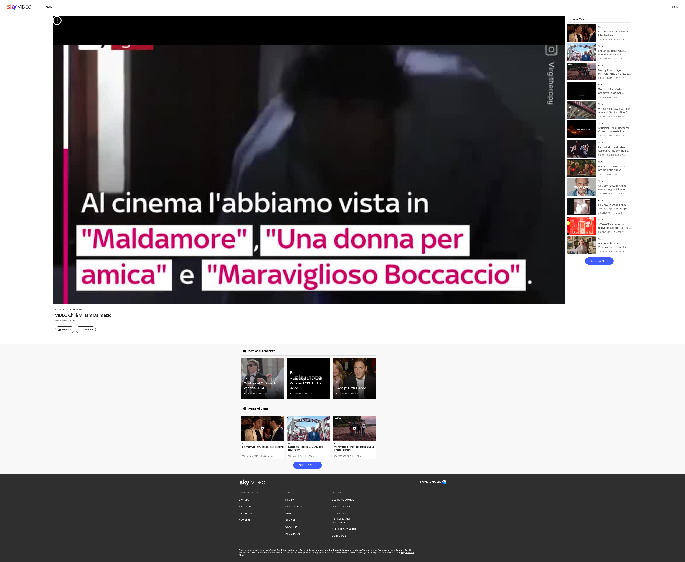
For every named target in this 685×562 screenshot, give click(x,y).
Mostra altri (599, 261)
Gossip (78, 309)
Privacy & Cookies (308, 550)
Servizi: (289, 492)
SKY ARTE (245, 520)
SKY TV (289, 499)
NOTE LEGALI (339, 513)
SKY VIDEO (245, 513)
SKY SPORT (246, 499)
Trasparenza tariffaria (372, 550)
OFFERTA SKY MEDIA (344, 529)
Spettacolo (63, 309)
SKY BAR (290, 520)
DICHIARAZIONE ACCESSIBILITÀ (341, 521)
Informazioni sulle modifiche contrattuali (337, 550)
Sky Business (294, 506)
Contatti (400, 550)
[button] (64, 329)
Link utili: (337, 492)
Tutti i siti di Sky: (249, 492)
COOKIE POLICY (341, 506)
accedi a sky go (430, 482)
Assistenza (389, 550)
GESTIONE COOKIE (343, 499)
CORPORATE (339, 536)
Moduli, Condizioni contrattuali (284, 550)
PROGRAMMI (293, 533)
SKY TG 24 (245, 506)
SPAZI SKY (291, 527)
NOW (288, 513)
